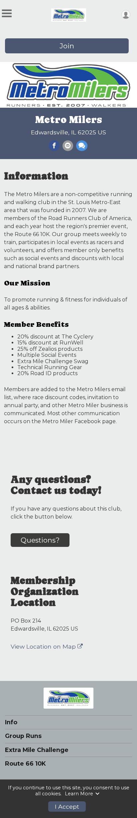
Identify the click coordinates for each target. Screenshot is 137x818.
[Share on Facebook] (54, 145)
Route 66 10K (25, 763)
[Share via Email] (68, 145)
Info (11, 722)
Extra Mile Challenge (36, 750)
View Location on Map (44, 646)
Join (67, 46)
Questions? (40, 540)
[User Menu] (125, 14)
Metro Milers (68, 119)
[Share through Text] (81, 145)
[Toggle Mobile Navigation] (6, 13)
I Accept (67, 806)
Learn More (79, 794)
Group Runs (23, 736)
